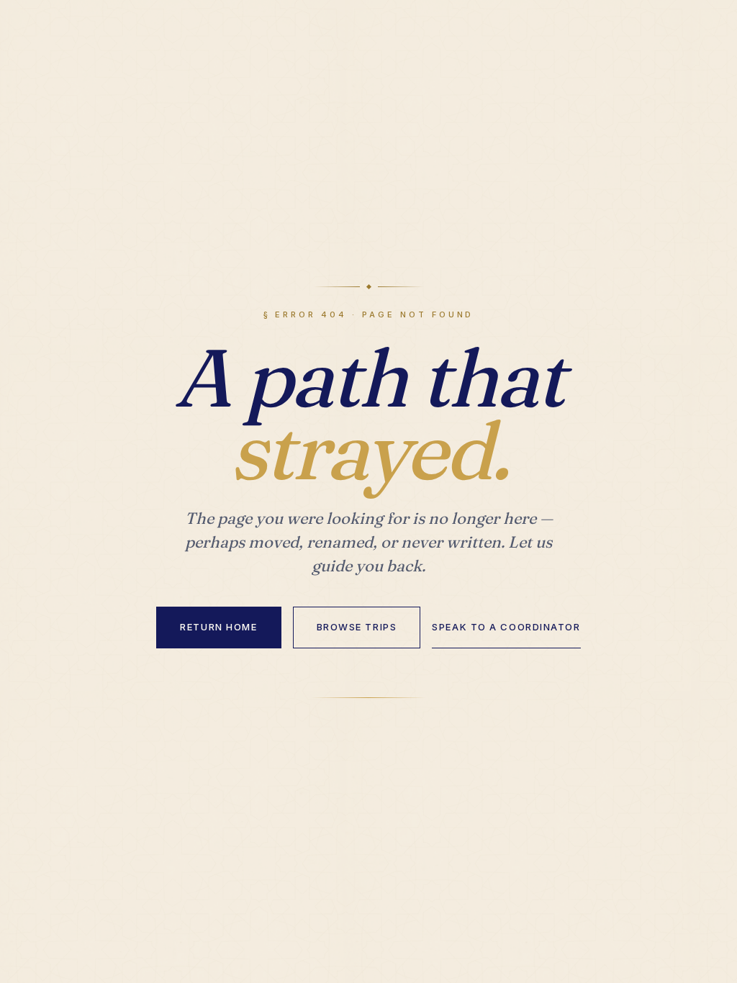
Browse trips (357, 627)
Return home (218, 627)
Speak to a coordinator (506, 627)
